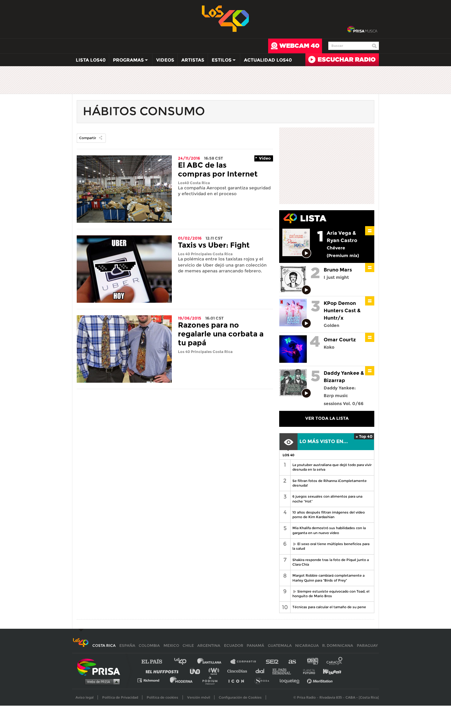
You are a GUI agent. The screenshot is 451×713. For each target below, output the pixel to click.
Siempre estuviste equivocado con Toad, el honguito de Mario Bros (329, 593)
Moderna (182, 680)
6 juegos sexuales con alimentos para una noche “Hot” (327, 498)
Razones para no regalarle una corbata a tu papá (221, 333)
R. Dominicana (337, 645)
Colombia (149, 645)
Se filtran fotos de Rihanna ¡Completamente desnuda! (329, 483)
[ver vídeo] (306, 253)
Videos (165, 60)
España (127, 645)
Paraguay (367, 645)
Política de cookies (162, 697)
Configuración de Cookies (240, 697)
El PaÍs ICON (238, 680)
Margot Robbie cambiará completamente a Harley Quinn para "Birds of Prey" (328, 577)
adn (312, 662)
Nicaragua (307, 645)
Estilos (220, 61)
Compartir (87, 138)
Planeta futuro (307, 671)
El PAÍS (155, 662)
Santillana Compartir (246, 662)
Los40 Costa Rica (194, 182)
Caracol (334, 662)
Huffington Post (163, 671)
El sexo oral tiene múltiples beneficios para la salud (329, 546)
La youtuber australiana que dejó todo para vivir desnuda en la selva (332, 467)
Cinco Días (238, 671)
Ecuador (233, 645)
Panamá (255, 645)
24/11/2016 (189, 158)
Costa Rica (104, 645)
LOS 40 (289, 455)
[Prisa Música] (362, 29)
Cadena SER (272, 662)
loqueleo (291, 680)
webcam (295, 46)
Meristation (320, 680)
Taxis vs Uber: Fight (214, 245)
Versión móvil (198, 697)
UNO (198, 671)
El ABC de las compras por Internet (218, 169)
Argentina (208, 645)
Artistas (192, 60)
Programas (126, 61)
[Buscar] (374, 46)
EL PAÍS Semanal (285, 671)
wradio (215, 671)
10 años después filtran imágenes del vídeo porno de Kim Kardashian (328, 514)
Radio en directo (342, 59)
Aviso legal (84, 697)
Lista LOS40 (91, 60)
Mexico (171, 645)
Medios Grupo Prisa (101, 681)
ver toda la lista (327, 418)
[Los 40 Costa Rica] (80, 645)
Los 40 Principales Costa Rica (205, 254)
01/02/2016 (190, 238)
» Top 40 (364, 436)
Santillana (213, 662)
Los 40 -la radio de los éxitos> (225, 18)
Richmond (151, 680)
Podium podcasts (212, 680)
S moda (264, 680)
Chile (188, 645)
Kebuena (329, 671)
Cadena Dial (262, 671)
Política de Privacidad (120, 697)
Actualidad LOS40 (268, 60)
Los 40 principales (184, 662)
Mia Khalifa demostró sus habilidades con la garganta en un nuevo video (329, 530)
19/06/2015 (189, 318)
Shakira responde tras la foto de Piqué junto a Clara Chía (330, 562)
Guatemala (280, 645)
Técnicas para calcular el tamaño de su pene (329, 607)
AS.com (291, 662)
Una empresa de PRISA (101, 666)
